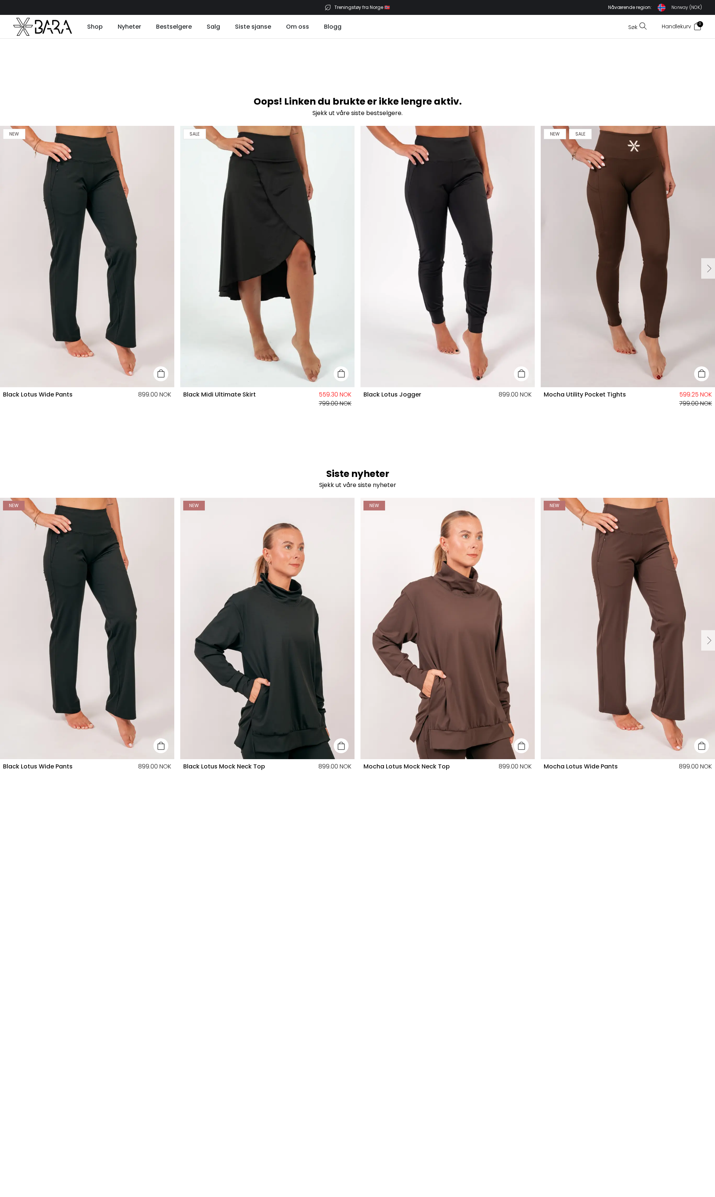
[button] (655, 8)
